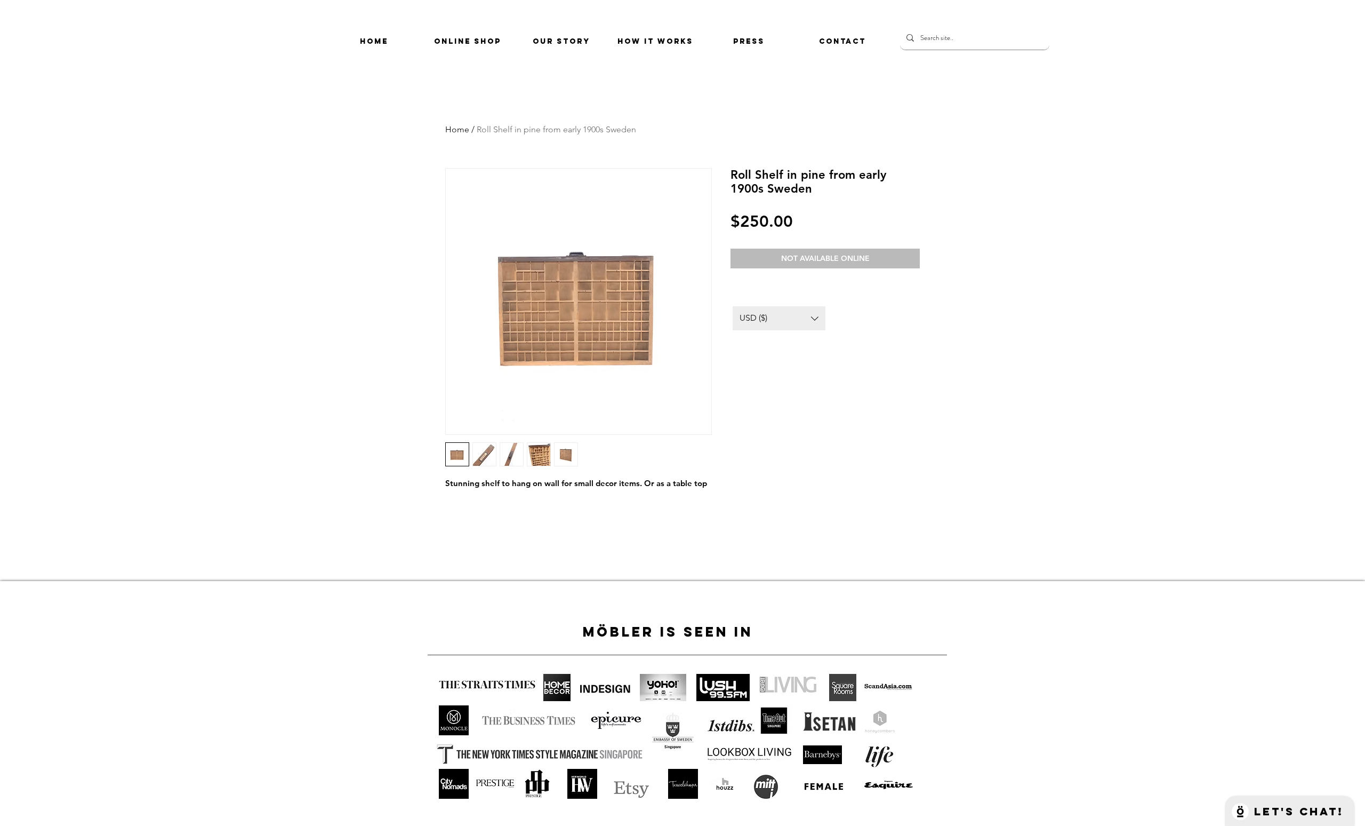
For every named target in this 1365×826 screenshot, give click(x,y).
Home (457, 129)
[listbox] (779, 318)
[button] (779, 318)
